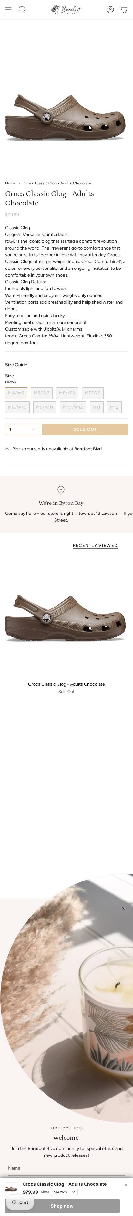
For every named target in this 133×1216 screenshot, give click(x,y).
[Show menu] (8, 9)
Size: (45, 1192)
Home (10, 183)
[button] (22, 9)
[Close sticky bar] (125, 1185)
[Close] (123, 908)
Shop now (62, 1206)
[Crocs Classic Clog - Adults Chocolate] (66, 616)
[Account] (110, 9)
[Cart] (124, 9)
